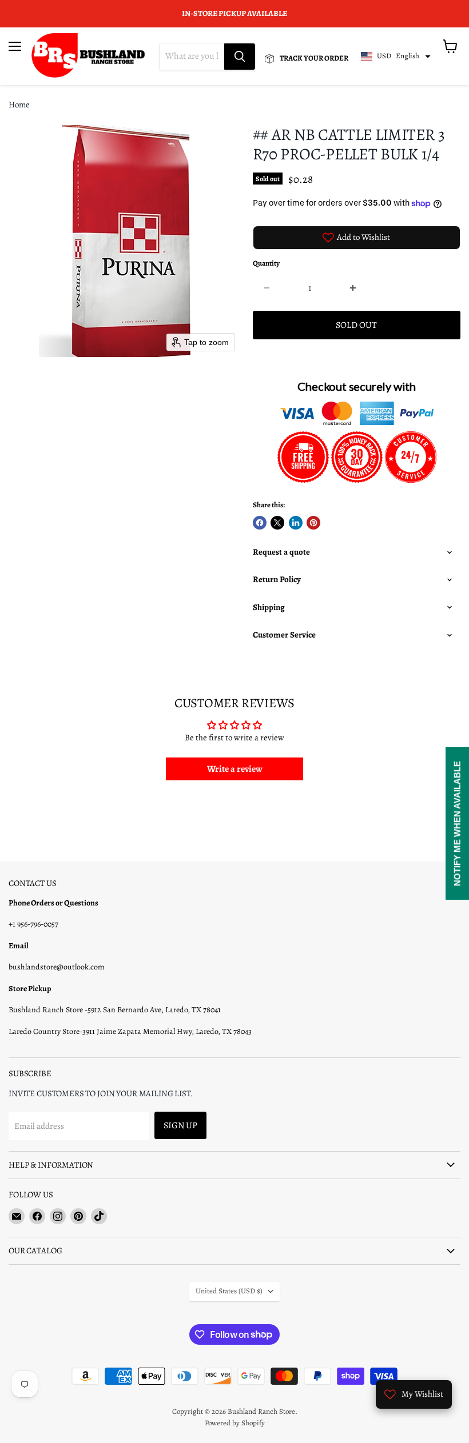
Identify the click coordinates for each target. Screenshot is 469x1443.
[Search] (239, 56)
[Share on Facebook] (260, 523)
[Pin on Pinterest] (313, 523)
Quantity (266, 263)
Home (19, 105)
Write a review (235, 769)
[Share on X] (277, 523)
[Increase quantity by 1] (353, 288)
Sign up (180, 1125)
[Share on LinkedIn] (296, 523)
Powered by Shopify (235, 1423)
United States (229, 1291)
